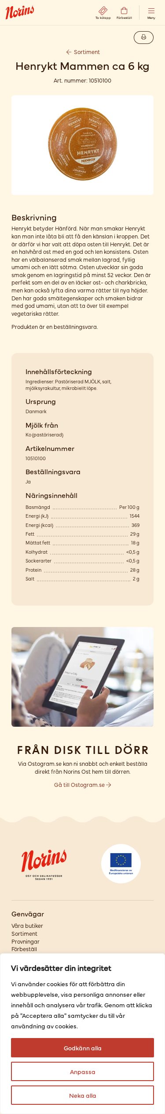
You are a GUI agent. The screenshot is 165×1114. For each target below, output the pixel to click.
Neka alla (82, 1095)
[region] (82, 1033)
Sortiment (86, 51)
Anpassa (82, 1071)
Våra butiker (27, 925)
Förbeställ (24, 948)
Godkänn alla (83, 1047)
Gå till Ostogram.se (80, 784)
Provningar (25, 941)
